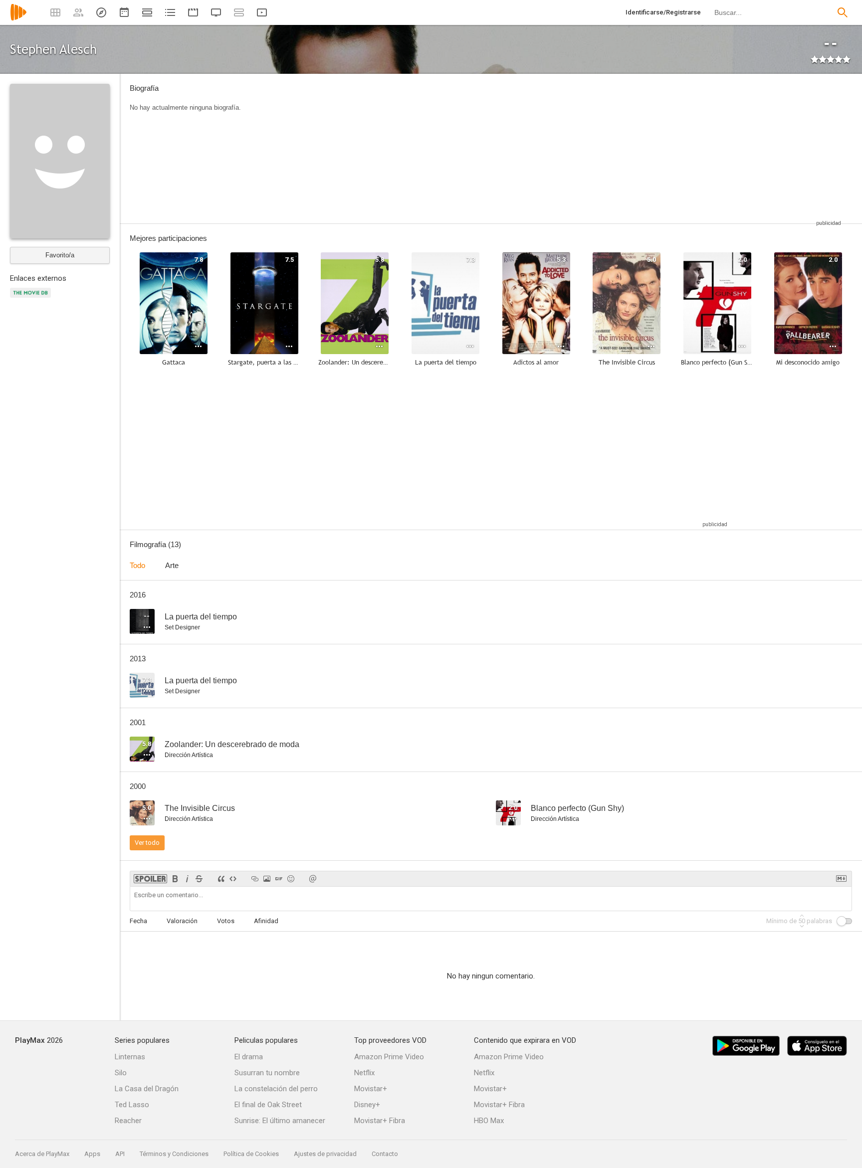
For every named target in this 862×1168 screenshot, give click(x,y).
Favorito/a (59, 255)
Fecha (138, 921)
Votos (225, 921)
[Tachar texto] (199, 879)
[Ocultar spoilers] (150, 879)
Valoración (182, 921)
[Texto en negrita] (175, 879)
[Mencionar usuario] (313, 879)
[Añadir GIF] (279, 879)
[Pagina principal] (18, 18)
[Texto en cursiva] (187, 879)
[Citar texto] (221, 879)
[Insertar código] (233, 879)
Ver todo (147, 842)
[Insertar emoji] (291, 879)
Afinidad (266, 921)
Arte (172, 565)
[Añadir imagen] (267, 879)
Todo (137, 565)
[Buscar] (842, 12)
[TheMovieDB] (32, 298)
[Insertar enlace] (255, 879)
